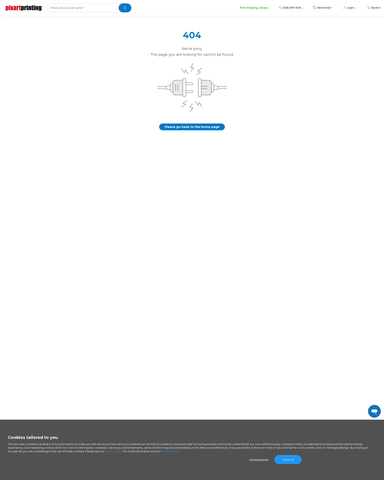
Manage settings (258, 459)
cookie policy (170, 451)
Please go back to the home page (192, 127)
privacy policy (114, 451)
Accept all (288, 459)
